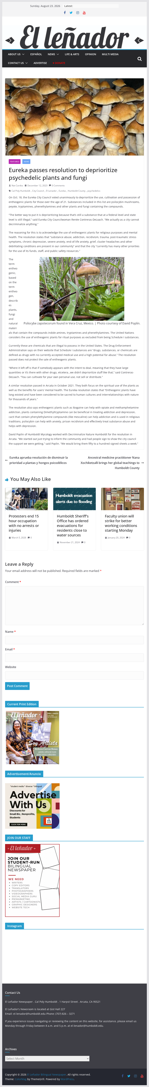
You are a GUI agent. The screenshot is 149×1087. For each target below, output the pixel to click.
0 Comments (58, 185)
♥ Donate (59, 63)
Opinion (90, 54)
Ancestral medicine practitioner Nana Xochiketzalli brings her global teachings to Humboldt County (110, 463)
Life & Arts (72, 54)
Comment (13, 582)
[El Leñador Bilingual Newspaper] (74, 28)
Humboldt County (76, 190)
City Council (38, 190)
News (51, 54)
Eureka (62, 190)
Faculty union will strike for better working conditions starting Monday (121, 523)
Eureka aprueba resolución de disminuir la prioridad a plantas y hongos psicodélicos (38, 460)
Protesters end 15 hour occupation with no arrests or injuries (24, 523)
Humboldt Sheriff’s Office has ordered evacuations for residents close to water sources (73, 525)
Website (10, 667)
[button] (23, 54)
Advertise (40, 63)
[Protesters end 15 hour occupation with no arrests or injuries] (26, 490)
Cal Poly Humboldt (21, 190)
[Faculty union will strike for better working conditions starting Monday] (122, 490)
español (36, 54)
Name (10, 632)
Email (10, 649)
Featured (14, 161)
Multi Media (110, 54)
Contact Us (16, 63)
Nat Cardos (17, 185)
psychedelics (93, 190)
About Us (14, 54)
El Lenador (51, 190)
